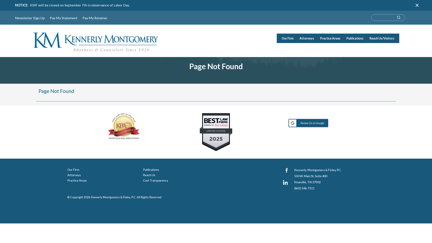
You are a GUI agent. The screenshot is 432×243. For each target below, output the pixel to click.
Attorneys (307, 38)
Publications (354, 38)
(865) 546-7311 (304, 188)
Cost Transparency (155, 180)
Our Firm (287, 38)
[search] (388, 17)
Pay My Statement (63, 18)
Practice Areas (330, 38)
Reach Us (149, 175)
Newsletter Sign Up (30, 18)
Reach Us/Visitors (382, 38)
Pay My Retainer (95, 18)
